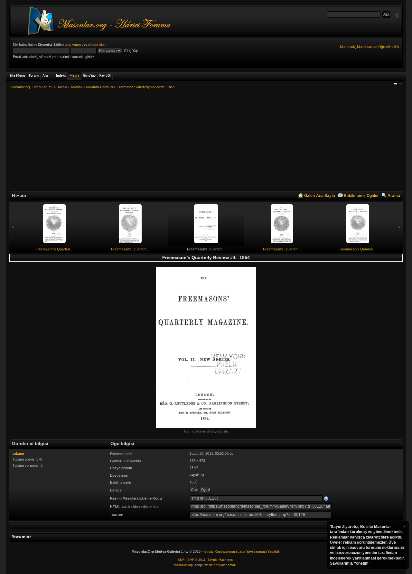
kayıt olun (98, 44)
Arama (394, 195)
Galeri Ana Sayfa (319, 195)
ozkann (18, 454)
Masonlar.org (183, 565)
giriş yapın (73, 44)
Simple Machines (220, 559)
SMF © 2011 (196, 559)
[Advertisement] (206, 142)
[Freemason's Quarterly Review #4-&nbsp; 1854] (206, 347)
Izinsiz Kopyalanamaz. (220, 565)
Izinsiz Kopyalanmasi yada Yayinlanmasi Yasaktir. (242, 551)
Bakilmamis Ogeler (361, 195)
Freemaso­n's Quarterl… (54, 249)
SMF (181, 559)
